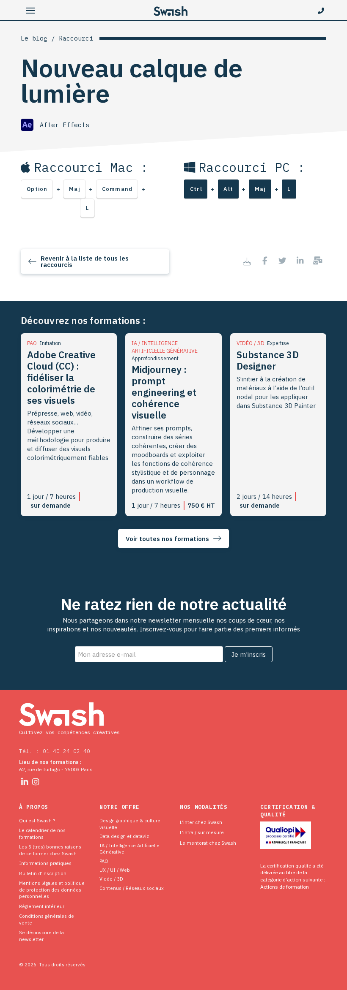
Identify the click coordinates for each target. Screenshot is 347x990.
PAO (103, 861)
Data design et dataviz (124, 836)
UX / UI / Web (114, 870)
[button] (30, 10)
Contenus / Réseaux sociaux (131, 888)
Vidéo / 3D (111, 879)
